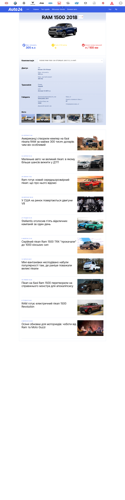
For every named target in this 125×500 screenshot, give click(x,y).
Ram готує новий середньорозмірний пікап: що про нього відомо (45, 181)
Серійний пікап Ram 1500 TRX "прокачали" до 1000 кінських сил (49, 243)
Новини (36, 9)
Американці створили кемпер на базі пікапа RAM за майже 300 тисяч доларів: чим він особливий (48, 141)
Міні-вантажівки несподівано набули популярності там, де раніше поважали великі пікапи (47, 265)
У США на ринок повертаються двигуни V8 (47, 202)
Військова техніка (58, 9)
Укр (110, 9)
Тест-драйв (45, 9)
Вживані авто (72, 9)
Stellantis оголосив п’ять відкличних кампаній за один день (44, 222)
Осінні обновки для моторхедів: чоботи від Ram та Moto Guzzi (49, 325)
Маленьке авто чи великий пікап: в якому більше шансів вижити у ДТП (48, 160)
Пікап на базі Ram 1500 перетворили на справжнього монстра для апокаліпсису (47, 284)
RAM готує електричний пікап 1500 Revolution (44, 305)
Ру (116, 9)
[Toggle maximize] (58, 117)
